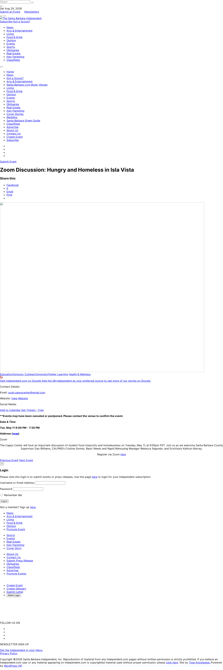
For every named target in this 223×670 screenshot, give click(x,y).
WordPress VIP (13, 665)
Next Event (26, 460)
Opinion (11, 40)
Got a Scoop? (21, 21)
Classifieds (13, 60)
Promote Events (16, 573)
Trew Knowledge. (200, 662)
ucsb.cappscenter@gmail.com (26, 392)
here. (33, 507)
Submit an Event (10, 11)
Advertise (12, 127)
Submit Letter (15, 591)
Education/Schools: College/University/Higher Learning (34, 374)
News (10, 27)
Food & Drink (15, 37)
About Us (12, 130)
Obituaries (13, 50)
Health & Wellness (80, 374)
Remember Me (12, 495)
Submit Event (8, 161)
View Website (19, 398)
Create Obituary (16, 588)
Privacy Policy (8, 653)
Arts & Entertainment (19, 30)
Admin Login (14, 595)
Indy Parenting (15, 56)
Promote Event (16, 529)
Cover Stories (15, 114)
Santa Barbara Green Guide (23, 120)
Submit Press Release (20, 560)
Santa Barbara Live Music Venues (27, 84)
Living (10, 34)
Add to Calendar (10, 410)
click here (172, 662)
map (15, 433)
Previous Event (9, 460)
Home (10, 71)
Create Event (15, 136)
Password (6, 489)
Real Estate (13, 53)
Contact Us (14, 133)
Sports (11, 47)
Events (11, 43)
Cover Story (14, 548)
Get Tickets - (32, 410)
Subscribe (6, 21)
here (123, 454)
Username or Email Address (17, 482)
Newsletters (31, 11)
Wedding (12, 117)
